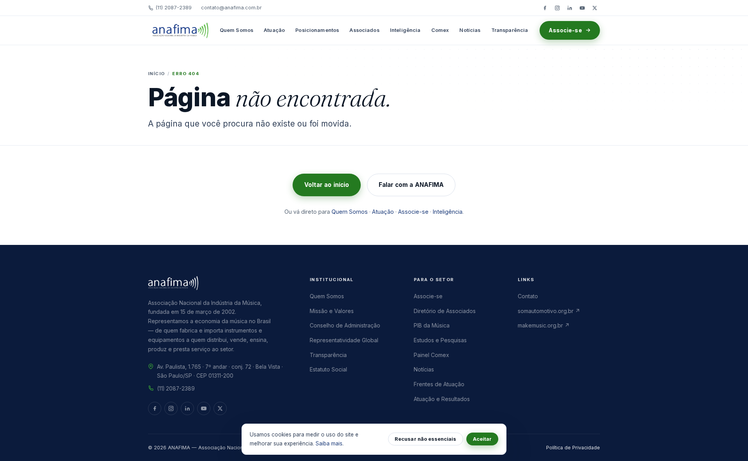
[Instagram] (557, 7)
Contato (528, 296)
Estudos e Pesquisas (440, 340)
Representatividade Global (344, 340)
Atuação (274, 30)
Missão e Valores (332, 311)
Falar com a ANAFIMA (411, 184)
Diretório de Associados (445, 311)
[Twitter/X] (594, 7)
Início (156, 73)
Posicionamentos (317, 30)
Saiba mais (329, 443)
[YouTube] (582, 7)
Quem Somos (236, 30)
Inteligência (405, 30)
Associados (364, 30)
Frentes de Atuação (439, 384)
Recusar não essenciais (425, 439)
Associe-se (565, 30)
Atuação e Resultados (442, 399)
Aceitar (482, 439)
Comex (440, 30)
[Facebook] (544, 7)
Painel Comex (431, 355)
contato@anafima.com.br (231, 8)
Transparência (509, 30)
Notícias (469, 30)
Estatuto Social (328, 369)
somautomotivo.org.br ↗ (549, 311)
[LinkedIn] (569, 7)
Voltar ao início (326, 184)
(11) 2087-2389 (173, 8)
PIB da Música (432, 325)
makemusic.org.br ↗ (544, 325)
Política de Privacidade (573, 447)
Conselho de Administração (345, 325)
